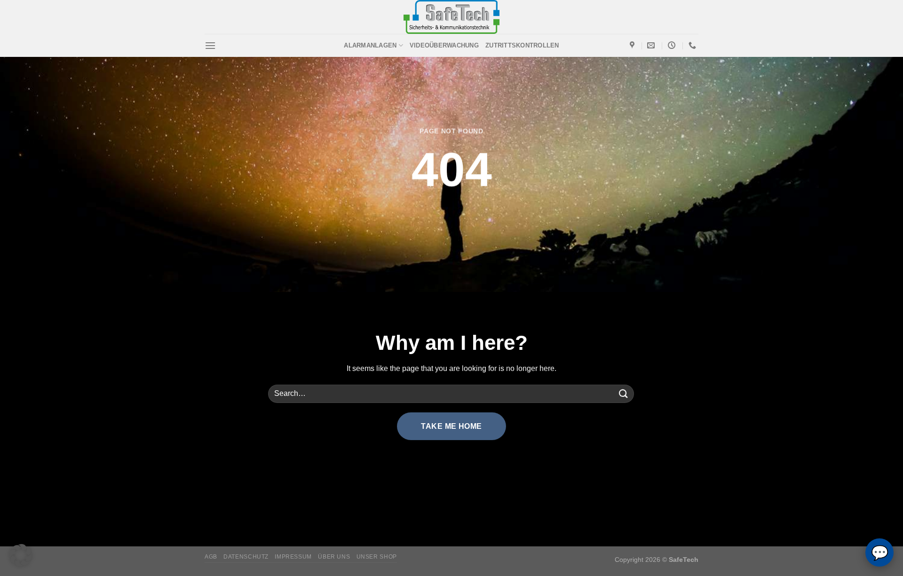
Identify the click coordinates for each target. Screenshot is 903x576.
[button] (20, 555)
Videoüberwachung (444, 45)
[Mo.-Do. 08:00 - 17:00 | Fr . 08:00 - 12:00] (673, 45)
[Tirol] (633, 45)
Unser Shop (376, 556)
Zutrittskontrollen (522, 45)
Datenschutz (246, 556)
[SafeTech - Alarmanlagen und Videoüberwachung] (451, 17)
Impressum (293, 556)
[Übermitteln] (623, 394)
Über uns (334, 556)
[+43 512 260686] (693, 45)
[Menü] (210, 45)
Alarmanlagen (370, 45)
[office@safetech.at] (652, 45)
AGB (211, 556)
